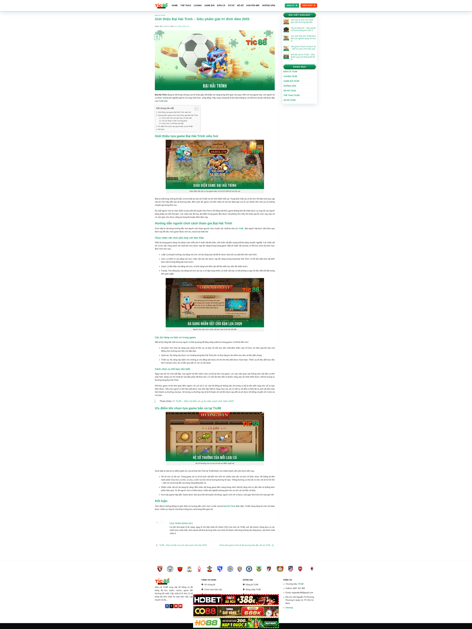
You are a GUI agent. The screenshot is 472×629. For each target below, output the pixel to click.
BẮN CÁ (221, 5)
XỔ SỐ (231, 5)
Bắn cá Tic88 (160, 15)
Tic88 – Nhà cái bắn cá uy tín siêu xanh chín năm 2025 (205, 401)
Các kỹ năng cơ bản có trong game (174, 121)
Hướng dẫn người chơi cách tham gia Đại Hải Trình (178, 115)
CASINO (198, 5)
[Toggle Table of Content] (195, 109)
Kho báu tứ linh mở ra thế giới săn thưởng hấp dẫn (302, 21)
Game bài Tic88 (291, 81)
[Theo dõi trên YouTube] (180, 606)
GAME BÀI (209, 5)
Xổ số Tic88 (289, 100)
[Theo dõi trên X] (172, 606)
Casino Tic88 (290, 76)
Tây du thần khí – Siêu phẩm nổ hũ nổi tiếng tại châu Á (303, 29)
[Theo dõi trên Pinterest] (176, 606)
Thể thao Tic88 (291, 95)
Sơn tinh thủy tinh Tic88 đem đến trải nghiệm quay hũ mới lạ (303, 38)
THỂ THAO (185, 5)
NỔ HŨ (240, 5)
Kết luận (161, 129)
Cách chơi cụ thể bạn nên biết (173, 123)
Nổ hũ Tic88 (289, 91)
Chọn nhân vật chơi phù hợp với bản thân (177, 118)
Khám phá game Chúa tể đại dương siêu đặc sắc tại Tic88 (245, 545)
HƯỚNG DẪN (268, 5)
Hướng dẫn (289, 86)
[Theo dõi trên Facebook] (167, 606)
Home (175, 5)
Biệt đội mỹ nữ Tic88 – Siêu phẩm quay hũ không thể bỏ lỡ (303, 57)
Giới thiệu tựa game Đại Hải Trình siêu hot (174, 112)
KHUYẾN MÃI (252, 5)
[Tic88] (161, 5)
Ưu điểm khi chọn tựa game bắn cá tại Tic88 (175, 126)
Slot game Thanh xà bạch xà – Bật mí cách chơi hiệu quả (303, 47)
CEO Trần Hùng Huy (182, 26)
